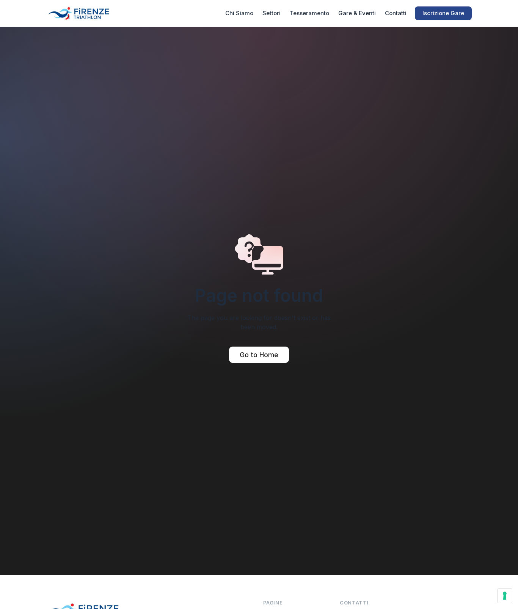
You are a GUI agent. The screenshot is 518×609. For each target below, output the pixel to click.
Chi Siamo (239, 13)
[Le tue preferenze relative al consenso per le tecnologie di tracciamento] (505, 596)
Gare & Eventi (357, 13)
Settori (271, 13)
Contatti (396, 13)
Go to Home (259, 355)
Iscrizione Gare (443, 13)
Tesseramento (309, 13)
